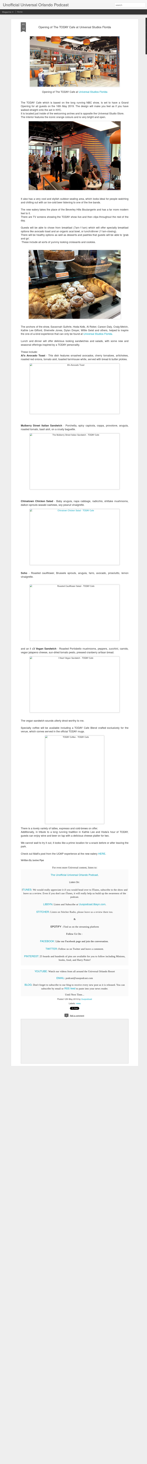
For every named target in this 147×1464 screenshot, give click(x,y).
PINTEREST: (31, 956)
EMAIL (60, 978)
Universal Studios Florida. (98, 334)
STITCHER (42, 912)
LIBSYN (47, 904)
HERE (101, 853)
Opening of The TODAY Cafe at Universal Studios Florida (74, 27)
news (78, 1003)
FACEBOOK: (47, 941)
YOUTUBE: (41, 971)
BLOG (28, 984)
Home (20, 11)
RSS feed (69, 988)
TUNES (27, 889)
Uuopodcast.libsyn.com (92, 904)
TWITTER (51, 948)
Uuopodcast (86, 999)
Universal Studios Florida (93, 92)
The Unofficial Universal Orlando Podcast (74, 875)
